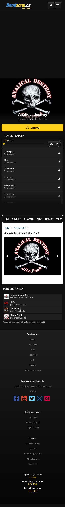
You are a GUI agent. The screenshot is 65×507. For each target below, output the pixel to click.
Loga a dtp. (33, 464)
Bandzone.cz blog (33, 370)
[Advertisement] (32, 44)
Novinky (16, 219)
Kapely (33, 339)
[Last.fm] (47, 398)
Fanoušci (33, 355)
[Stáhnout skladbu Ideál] (59, 161)
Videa (32, 350)
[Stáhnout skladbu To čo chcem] (59, 170)
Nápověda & (33, 443)
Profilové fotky (20, 228)
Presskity (33, 417)
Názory (49, 219)
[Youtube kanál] (24, 398)
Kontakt (33, 449)
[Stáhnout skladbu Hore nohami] (59, 196)
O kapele (29, 219)
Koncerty (33, 344)
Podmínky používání (33, 454)
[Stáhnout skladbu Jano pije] (59, 178)
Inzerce (33, 391)
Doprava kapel (33, 428)
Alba (39, 219)
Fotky (7, 228)
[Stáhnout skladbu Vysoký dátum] (59, 187)
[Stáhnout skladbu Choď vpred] (59, 153)
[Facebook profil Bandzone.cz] (16, 398)
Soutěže (32, 365)
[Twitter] (32, 398)
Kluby (32, 360)
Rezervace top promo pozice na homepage (32, 386)
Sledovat (35, 128)
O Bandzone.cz (32, 459)
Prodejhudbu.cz (33, 422)
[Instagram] (39, 398)
